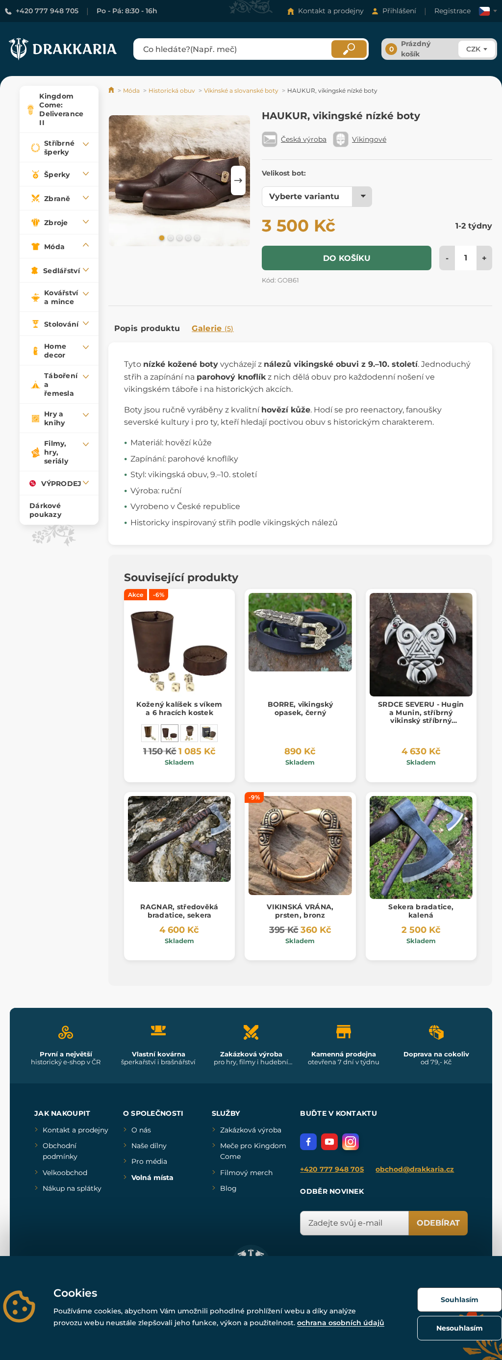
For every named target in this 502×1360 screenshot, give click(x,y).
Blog (228, 1188)
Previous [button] (120, 180)
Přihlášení (399, 10)
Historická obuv (172, 90)
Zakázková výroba (250, 1130)
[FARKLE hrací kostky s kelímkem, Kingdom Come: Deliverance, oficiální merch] (209, 733)
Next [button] (238, 180)
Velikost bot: (284, 173)
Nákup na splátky (72, 1188)
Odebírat (438, 1223)
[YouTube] (329, 1141)
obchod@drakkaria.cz (415, 1169)
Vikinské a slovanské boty (241, 90)
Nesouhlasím (459, 1328)
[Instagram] (350, 1141)
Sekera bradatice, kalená (420, 911)
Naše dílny (149, 1145)
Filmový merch (246, 1172)
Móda (131, 90)
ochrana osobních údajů (340, 1322)
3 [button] (178, 237)
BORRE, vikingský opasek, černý (300, 708)
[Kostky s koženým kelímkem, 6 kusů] (189, 733)
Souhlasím (459, 1299)
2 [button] (170, 237)
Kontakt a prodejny (331, 10)
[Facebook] (308, 1141)
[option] (179, 180)
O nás (141, 1130)
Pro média (149, 1161)
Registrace (452, 10)
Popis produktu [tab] (147, 328)
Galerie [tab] (213, 328)
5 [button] (196, 237)
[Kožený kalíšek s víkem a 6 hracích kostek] (169, 733)
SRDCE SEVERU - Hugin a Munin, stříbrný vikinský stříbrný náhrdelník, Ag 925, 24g (420, 716)
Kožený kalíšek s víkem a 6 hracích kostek (179, 708)
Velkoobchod (65, 1172)
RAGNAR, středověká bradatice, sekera (179, 911)
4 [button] (187, 237)
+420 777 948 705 (47, 10)
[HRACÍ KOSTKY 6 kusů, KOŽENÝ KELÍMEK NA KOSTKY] (150, 733)
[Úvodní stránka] (112, 90)
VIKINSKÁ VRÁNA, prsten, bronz (300, 911)
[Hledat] (349, 49)
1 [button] (161, 237)
